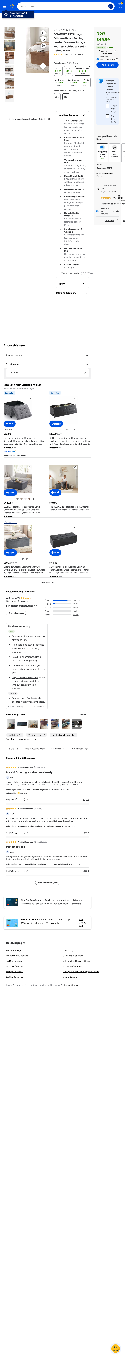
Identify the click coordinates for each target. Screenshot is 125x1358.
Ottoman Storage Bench (73, 955)
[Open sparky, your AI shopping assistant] (115, 1348)
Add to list (109, 220)
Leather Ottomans (14, 977)
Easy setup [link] (17, 636)
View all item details (70, 273)
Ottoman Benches (14, 966)
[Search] (110, 6)
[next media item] (43, 66)
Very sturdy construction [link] (25, 677)
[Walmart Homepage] (12, 6)
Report (86, 799)
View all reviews (16, 613)
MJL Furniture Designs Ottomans (77, 961)
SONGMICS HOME (109, 191)
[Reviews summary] (71, 54)
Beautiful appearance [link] (23, 656)
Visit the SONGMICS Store (65, 30)
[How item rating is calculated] (35, 606)
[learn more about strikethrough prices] (105, 44)
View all (83, 714)
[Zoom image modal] (43, 45)
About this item (14, 345)
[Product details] (87, 355)
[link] (77, 724)
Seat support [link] (18, 698)
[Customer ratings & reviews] (87, 591)
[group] (68, 54)
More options (101, 176)
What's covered (113, 92)
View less (38, 706)
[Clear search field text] (107, 6)
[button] (43, 32)
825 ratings (78, 54)
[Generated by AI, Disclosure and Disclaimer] (91, 273)
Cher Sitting (67, 950)
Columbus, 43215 (104, 168)
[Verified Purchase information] (34, 767)
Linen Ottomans (69, 977)
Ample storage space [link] (23, 644)
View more (45, 582)
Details (115, 211)
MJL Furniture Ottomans (17, 955)
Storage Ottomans (14, 971)
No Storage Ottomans (72, 966)
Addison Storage (13, 950)
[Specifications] (87, 364)
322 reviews (23, 601)
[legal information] (115, 51)
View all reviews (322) (48, 882)
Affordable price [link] (20, 665)
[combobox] (66, 6)
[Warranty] (84, 372)
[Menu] (4, 6)
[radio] (58, 71)
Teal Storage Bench (15, 961)
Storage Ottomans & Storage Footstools (80, 971)
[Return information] (116, 59)
